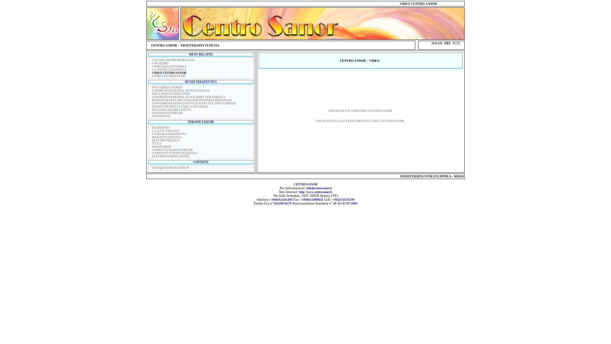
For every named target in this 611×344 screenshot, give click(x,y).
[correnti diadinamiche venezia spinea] (151, 150)
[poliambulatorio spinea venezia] (151, 87)
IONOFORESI (161, 146)
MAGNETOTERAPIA (166, 137)
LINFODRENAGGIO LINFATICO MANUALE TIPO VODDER (193, 103)
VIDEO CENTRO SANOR (169, 73)
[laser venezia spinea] (151, 131)
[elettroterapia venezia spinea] (151, 140)
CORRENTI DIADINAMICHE (172, 150)
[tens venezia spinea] (151, 143)
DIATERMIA (161, 127)
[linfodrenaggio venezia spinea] (151, 103)
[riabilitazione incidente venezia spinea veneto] (151, 69)
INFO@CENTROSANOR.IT (170, 167)
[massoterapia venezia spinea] (151, 63)
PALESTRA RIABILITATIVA (171, 109)
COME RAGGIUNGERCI (169, 66)
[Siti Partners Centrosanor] (151, 76)
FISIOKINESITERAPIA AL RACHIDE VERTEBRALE (188, 97)
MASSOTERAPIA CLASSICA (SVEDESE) (180, 106)
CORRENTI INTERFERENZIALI (174, 153)
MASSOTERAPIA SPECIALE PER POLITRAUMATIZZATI (192, 100)
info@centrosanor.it (319, 188)
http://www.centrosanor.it (315, 192)
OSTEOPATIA (161, 116)
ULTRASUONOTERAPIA (169, 134)
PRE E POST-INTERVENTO (171, 94)
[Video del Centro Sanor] (151, 73)
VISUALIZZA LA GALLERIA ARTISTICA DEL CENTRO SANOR (359, 121)
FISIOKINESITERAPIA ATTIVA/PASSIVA (181, 90)
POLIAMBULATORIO (167, 87)
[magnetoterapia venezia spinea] (151, 137)
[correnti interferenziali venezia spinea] (151, 153)
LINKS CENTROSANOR (168, 76)
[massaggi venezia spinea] (151, 106)
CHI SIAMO (160, 63)
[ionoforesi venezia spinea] (151, 146)
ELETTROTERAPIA (166, 140)
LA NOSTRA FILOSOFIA (169, 69)
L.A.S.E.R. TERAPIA (165, 131)
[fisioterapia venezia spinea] (151, 60)
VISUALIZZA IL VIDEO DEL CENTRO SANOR (360, 110)
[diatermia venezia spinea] (151, 127)
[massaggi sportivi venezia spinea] (151, 100)
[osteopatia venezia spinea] (151, 116)
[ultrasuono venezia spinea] (151, 134)
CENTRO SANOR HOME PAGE (173, 60)
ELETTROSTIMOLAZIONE (171, 156)
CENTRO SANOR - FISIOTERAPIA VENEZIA (185, 45)
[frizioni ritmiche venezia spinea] (151, 113)
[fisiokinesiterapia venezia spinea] (151, 90)
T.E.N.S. (157, 143)
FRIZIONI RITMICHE (167, 113)
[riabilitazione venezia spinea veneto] (151, 109)
